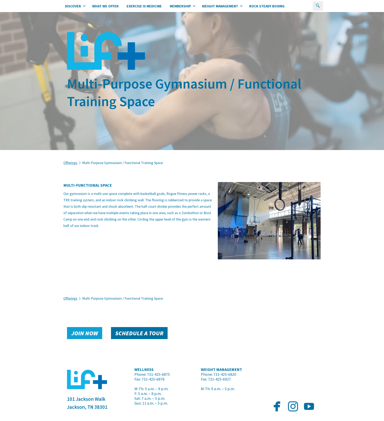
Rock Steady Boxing (267, 6)
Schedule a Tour (139, 333)
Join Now (84, 333)
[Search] (318, 6)
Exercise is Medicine (144, 6)
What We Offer (105, 6)
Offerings (70, 162)
